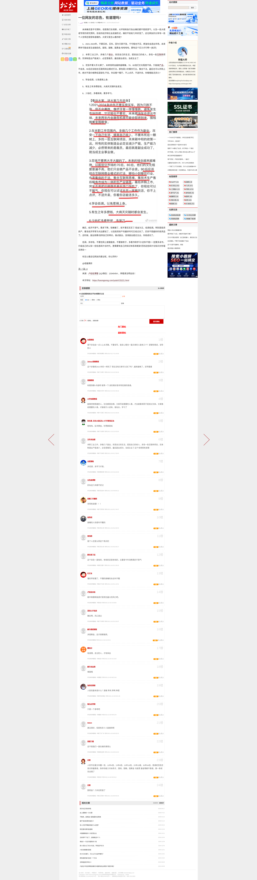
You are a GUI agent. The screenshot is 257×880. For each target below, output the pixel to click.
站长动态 (67, 20)
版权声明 (107, 873)
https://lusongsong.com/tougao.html (180, 83)
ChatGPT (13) (174, 182)
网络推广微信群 (190, 219)
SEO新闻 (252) (189, 203)
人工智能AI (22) (174, 189)
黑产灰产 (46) (174, 193)
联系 (81, 300)
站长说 (92, 22)
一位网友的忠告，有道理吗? (99, 18)
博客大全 (67, 44)
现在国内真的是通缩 (86, 829)
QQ (81, 303)
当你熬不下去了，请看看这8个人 (90, 837)
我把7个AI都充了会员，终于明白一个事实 (181, 148)
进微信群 (66, 59)
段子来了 (67, 29)
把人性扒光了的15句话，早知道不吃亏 (92, 845)
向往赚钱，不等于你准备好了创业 (178, 241)
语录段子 (161, 803)
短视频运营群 (175, 219)
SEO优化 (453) (174, 185)
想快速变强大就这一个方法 (88, 858)
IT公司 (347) (189, 185)
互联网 (160, 55)
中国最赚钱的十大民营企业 (88, 833)
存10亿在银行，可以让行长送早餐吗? (91, 854)
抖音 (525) (188, 200)
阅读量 (85, 22)
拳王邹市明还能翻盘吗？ (175, 155)
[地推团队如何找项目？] (206, 440)
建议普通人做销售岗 (174, 248)
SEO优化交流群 (191, 215)
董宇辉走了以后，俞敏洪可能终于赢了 (179, 234)
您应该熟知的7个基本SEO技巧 (177, 145)
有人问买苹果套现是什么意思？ (89, 825)
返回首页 (67, 15)
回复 (156, 354)
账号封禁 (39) (189, 193)
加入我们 (81, 873)
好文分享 (67, 24)
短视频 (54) (173, 203)
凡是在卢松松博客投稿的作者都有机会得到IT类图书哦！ (97, 866)
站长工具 (67, 39)
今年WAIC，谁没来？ (174, 141)
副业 (111, 55)
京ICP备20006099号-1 (104, 876)
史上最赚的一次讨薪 (86, 813)
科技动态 (67, 34)
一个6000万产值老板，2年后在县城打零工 (181, 137)
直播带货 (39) (174, 196)
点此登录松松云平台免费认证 (92, 294)
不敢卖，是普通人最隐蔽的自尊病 (90, 817)
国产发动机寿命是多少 (87, 821)
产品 (161, 65)
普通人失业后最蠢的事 (175, 230)
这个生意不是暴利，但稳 (175, 244)
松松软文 (71, 59)
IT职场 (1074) (189, 189)
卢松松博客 (68, 6)
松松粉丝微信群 (175, 215)
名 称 (82, 296)
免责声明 (100, 873)
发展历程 (114, 873)
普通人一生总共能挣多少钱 (88, 841)
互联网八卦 (188, 182)
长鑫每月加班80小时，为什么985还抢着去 (181, 163)
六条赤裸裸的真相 (85, 850)
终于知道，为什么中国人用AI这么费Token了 (181, 152)
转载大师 (100, 22)
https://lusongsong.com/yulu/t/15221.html (110, 280)
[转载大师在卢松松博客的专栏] (183, 52)
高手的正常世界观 (85, 808)
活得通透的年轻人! (85, 862)
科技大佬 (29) (174, 200)
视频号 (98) (188, 196)
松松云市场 (62, 59)
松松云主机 (75, 59)
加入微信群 (161, 288)
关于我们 (87, 873)
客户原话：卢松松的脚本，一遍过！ (179, 159)
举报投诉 (94, 873)
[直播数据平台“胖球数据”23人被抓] (51, 440)
